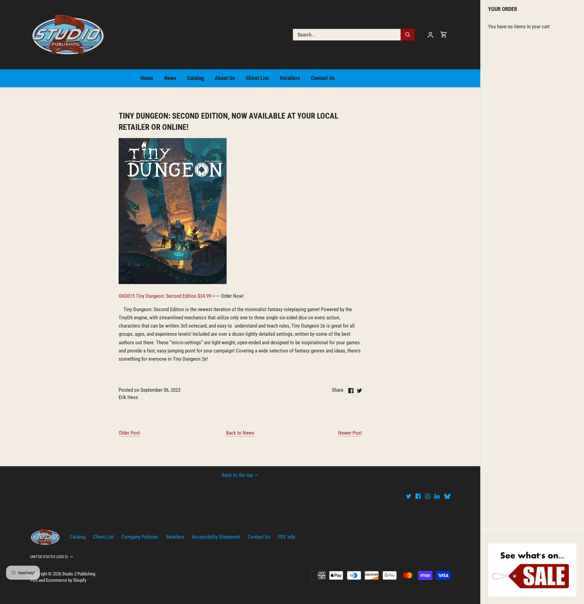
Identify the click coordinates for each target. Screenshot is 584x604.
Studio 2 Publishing (78, 574)
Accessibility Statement (216, 537)
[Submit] (408, 34)
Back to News (240, 433)
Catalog (77, 537)
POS (34, 580)
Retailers (175, 537)
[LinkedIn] (437, 496)
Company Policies (139, 537)
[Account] (430, 34)
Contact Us (259, 537)
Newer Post (350, 433)
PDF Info (286, 537)
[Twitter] (408, 496)
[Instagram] (427, 496)
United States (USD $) (49, 556)
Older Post (129, 433)
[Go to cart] (443, 34)
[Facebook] (418, 496)
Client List (103, 537)
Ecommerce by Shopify (66, 580)
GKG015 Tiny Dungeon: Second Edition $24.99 (165, 296)
